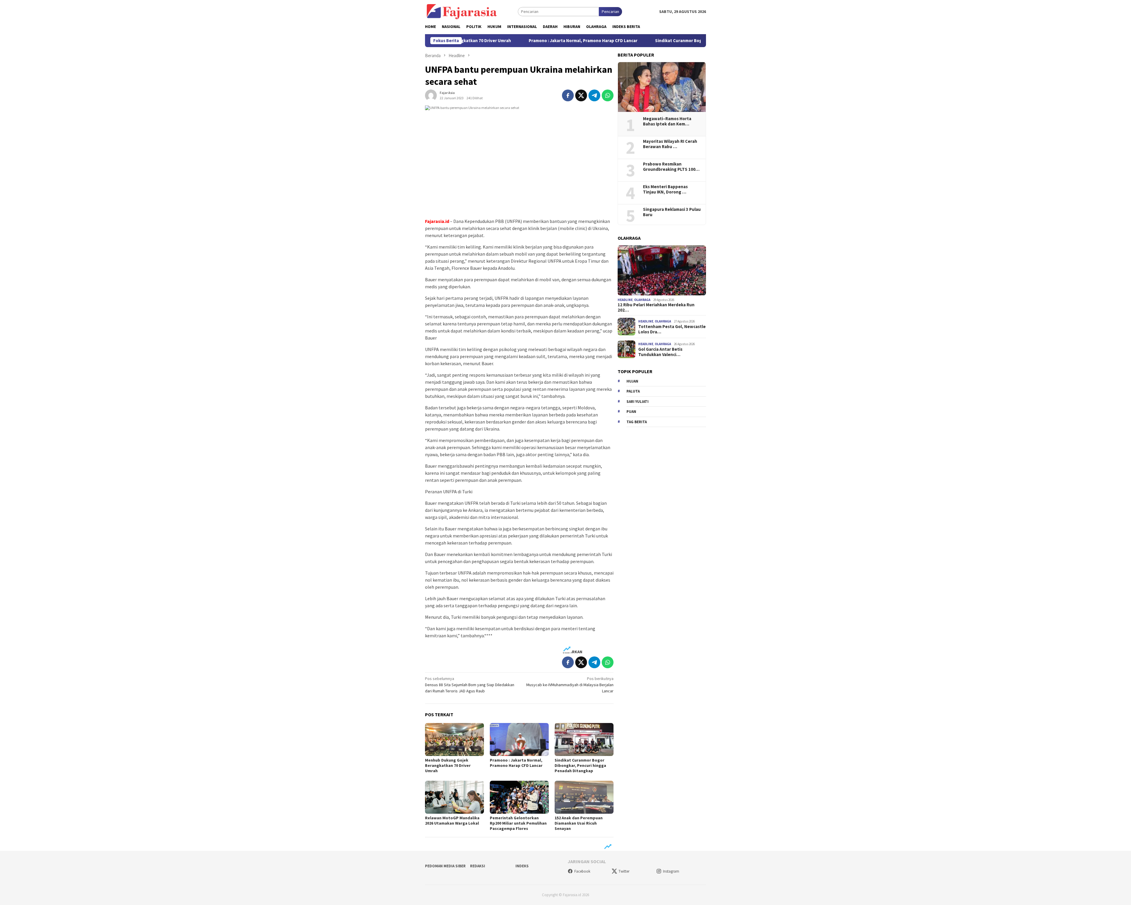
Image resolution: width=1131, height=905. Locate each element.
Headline (625, 300)
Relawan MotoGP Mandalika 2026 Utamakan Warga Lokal (452, 820)
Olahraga (642, 300)
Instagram (671, 871)
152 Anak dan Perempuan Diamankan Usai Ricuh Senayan (579, 823)
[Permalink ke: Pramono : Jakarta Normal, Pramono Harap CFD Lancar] (519, 739)
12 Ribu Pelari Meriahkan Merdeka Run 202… (656, 307)
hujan (632, 381)
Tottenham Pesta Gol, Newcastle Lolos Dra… (672, 329)
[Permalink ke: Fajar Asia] (431, 94)
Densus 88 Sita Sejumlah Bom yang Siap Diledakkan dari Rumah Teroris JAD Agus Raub (469, 685)
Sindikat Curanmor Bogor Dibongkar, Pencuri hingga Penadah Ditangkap (682, 40)
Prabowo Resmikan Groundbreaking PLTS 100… (671, 166)
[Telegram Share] (594, 95)
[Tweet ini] (581, 95)
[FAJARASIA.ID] (462, 11)
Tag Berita (636, 421)
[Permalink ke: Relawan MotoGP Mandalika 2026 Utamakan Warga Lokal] (454, 797)
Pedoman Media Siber (445, 865)
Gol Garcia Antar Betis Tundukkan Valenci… (660, 352)
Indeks (522, 865)
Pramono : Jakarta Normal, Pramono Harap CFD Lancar (536, 40)
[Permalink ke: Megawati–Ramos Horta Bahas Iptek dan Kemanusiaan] (662, 87)
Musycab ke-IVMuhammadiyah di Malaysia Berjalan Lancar (570, 685)
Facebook (582, 871)
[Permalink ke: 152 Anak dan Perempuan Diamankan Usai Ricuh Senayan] (584, 797)
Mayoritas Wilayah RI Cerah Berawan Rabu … (670, 144)
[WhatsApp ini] (608, 95)
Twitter (624, 871)
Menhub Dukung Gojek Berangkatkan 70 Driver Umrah (448, 765)
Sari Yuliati (637, 401)
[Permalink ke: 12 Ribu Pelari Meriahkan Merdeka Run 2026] (662, 270)
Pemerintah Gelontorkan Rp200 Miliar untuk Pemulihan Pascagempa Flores (518, 823)
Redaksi (477, 865)
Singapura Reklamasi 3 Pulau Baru (672, 212)
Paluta (633, 391)
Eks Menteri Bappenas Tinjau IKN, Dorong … (665, 189)
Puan (631, 411)
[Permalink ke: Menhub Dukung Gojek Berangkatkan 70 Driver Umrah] (454, 739)
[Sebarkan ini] (568, 95)
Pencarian (610, 11)
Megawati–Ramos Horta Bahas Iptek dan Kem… (667, 121)
